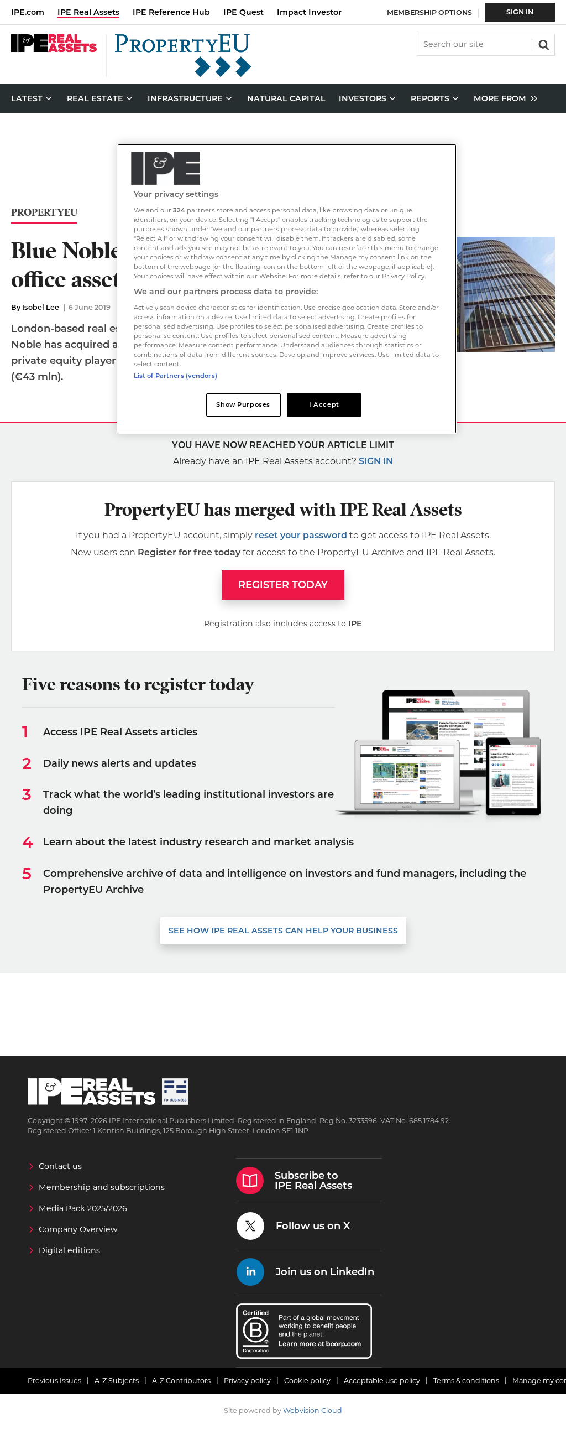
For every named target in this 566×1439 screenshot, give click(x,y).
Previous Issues (54, 1380)
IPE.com (27, 12)
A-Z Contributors (181, 1380)
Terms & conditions (466, 1380)
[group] (502, 98)
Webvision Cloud (312, 1410)
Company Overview (78, 1229)
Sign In (519, 12)
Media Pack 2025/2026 (83, 1208)
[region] (287, 289)
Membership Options (429, 12)
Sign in (376, 461)
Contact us (60, 1166)
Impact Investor (309, 12)
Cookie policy (307, 1380)
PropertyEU (44, 213)
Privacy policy (247, 1380)
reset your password (301, 535)
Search (543, 44)
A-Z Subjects (117, 1380)
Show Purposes (243, 404)
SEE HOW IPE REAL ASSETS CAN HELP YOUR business (283, 931)
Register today (283, 585)
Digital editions (69, 1250)
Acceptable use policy (382, 1380)
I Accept (324, 404)
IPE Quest (243, 12)
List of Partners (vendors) (175, 376)
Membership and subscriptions (102, 1187)
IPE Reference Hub (171, 12)
